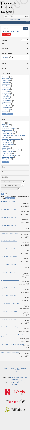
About (25, 370)
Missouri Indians (6, 78)
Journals (12, 368)
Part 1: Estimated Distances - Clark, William (12, 344)
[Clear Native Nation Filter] (12, 77)
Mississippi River (6, 158)
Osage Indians (5, 96)
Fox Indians (5, 111)
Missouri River (6, 124)
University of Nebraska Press (21, 381)
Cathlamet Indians (6, 98)
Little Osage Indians (7, 95)
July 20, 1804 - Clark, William (9, 241)
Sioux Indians (5, 91)
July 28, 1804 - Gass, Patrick (8, 264)
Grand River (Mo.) (7, 153)
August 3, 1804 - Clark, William (9, 217)
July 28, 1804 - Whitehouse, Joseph (10, 280)
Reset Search (6, 34)
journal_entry (5, 57)
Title (2, 193)
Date (6, 193)
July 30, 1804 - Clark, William (9, 311)
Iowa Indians (5, 82)
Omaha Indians (6, 80)
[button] (23, 181)
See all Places (6, 161)
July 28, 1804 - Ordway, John (8, 272)
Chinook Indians (6, 104)
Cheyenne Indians (6, 102)
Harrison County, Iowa (8, 144)
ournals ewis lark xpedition (9, 7)
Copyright (15, 371)
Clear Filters (24, 39)
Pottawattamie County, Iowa (9, 128)
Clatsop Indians (6, 107)
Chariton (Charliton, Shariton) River (11, 150)
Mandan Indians (6, 84)
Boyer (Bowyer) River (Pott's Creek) (11, 139)
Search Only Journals (10, 198)
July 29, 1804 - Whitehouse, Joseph (10, 303)
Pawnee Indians (6, 89)
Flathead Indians (6, 109)
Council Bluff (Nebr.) (7, 133)
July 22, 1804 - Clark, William (9, 248)
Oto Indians (5, 77)
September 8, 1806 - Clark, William (10, 352)
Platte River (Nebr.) (7, 130)
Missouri (4, 146)
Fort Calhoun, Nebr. (7, 142)
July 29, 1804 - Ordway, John (8, 295)
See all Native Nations (7, 113)
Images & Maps (7, 370)
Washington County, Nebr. (9, 132)
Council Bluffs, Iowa (7, 140)
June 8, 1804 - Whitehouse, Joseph (10, 327)
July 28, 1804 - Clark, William (9, 256)
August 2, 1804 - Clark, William (9, 209)
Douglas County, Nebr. (8, 151)
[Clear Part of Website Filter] (13, 57)
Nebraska (4, 126)
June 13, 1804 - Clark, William (9, 319)
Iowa (3, 122)
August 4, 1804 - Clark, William (9, 225)
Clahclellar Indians (7, 105)
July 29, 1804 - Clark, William (9, 288)
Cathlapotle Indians (7, 100)
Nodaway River (6, 148)
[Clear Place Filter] (8, 123)
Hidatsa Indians (6, 93)
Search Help (6, 31)
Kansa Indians (5, 87)
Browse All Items (15, 31)
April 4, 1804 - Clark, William (9, 202)
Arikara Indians (6, 86)
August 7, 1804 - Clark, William (9, 233)
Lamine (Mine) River (7, 157)
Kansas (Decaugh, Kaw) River (10, 155)
